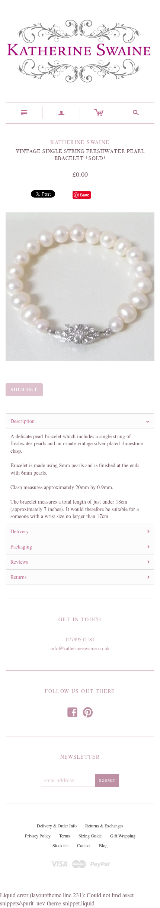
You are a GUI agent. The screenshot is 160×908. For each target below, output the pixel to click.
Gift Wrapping (122, 836)
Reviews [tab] (19, 561)
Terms (64, 836)
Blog (103, 845)
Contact (83, 845)
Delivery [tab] (19, 531)
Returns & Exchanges (104, 826)
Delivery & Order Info (57, 826)
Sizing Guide (90, 836)
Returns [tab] (18, 576)
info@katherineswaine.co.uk (80, 648)
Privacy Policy (38, 836)
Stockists (60, 845)
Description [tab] (22, 420)
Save (84, 195)
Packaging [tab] (21, 546)
